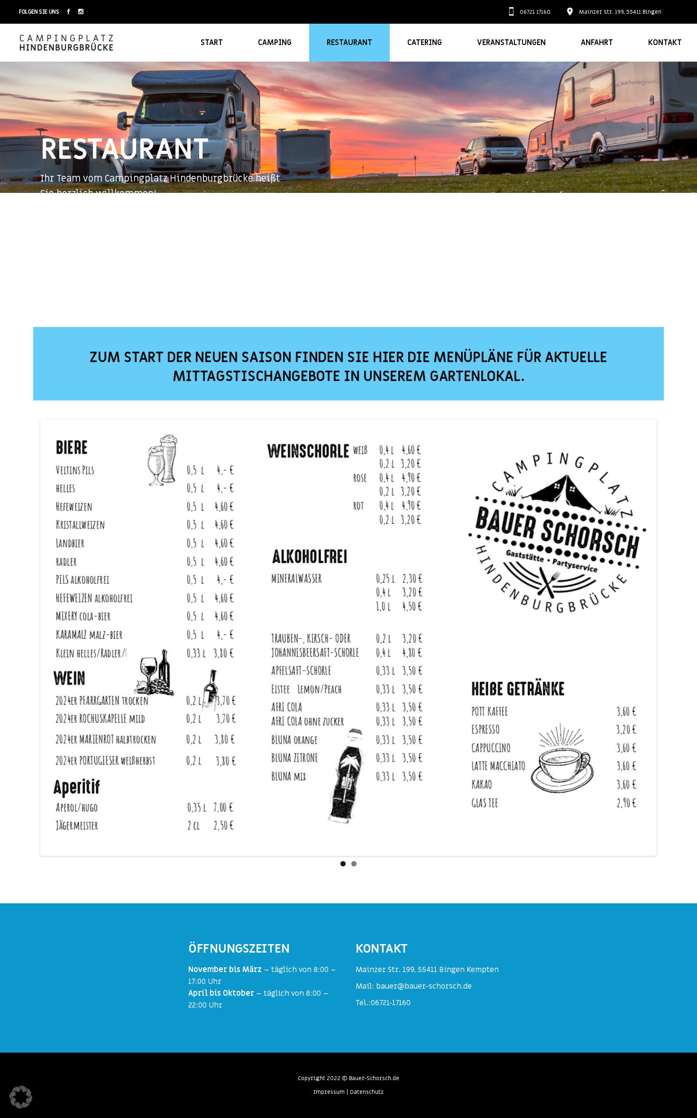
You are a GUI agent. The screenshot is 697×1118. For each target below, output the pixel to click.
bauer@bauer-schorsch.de (424, 986)
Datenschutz (367, 1092)
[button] (21, 1097)
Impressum (329, 1092)
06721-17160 (391, 1003)
